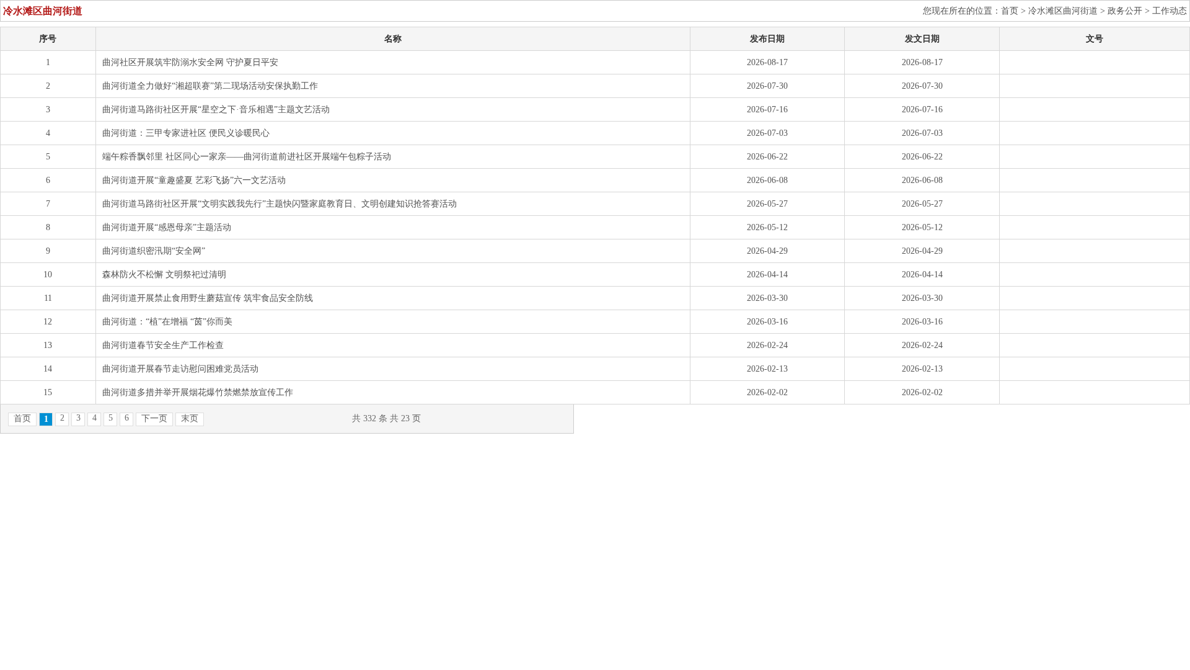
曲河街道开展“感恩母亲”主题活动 (166, 227)
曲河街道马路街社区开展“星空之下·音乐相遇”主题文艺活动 (216, 109)
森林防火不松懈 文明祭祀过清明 (164, 274)
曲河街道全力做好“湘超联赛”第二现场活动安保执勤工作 (210, 86)
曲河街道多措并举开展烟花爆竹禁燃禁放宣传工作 (197, 392)
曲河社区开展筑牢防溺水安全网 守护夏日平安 (190, 62)
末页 (189, 418)
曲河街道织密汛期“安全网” (153, 251)
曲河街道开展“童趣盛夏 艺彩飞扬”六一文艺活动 (194, 180)
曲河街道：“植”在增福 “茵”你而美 (167, 321)
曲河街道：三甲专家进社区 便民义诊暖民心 (186, 133)
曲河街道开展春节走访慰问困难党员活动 (180, 368)
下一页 (154, 418)
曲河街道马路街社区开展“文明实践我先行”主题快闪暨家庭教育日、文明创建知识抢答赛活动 (279, 203)
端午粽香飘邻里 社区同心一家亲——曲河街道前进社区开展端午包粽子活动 (246, 156)
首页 (1009, 11)
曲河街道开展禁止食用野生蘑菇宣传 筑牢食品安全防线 (207, 298)
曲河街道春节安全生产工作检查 (163, 345)
